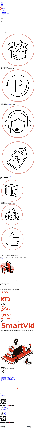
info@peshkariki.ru (4, 409)
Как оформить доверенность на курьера (6, 376)
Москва (2, 2)
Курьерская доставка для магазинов (5, 13)
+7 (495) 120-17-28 (4, 412)
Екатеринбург (2, 3)
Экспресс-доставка (4, 12)
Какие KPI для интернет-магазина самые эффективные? (8, 377)
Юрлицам (2, 390)
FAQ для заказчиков (3, 395)
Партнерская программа (3, 391)
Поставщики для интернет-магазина (5, 381)
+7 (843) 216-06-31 (4, 414)
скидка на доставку (11, 176)
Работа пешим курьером (4, 16)
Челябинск (2, 4)
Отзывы (2, 17)
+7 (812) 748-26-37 (5, 407)
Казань (2, 5)
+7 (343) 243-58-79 (6, 408)
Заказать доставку (3, 10)
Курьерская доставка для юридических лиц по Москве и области (9, 378)
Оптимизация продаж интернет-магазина (6, 380)
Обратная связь (2, 392)
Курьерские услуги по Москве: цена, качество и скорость (8, 379)
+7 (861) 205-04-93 (5, 413)
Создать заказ (1, 258)
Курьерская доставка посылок (5, 14)
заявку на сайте (20, 285)
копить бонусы (8, 104)
